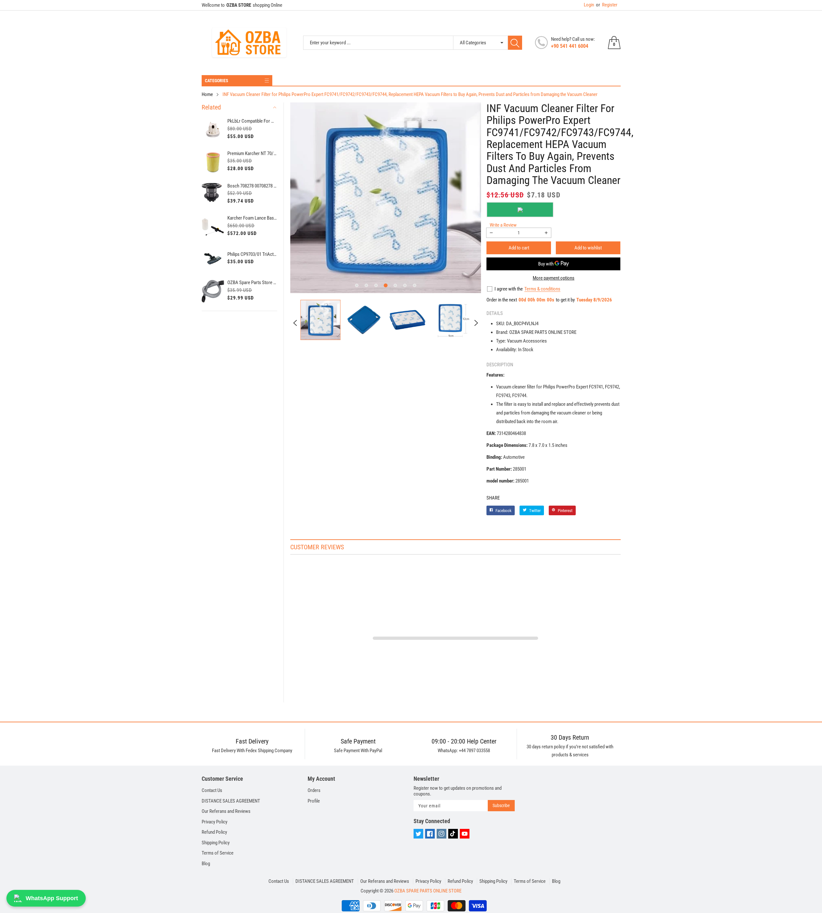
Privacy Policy (214, 822)
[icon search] (515, 43)
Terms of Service (217, 853)
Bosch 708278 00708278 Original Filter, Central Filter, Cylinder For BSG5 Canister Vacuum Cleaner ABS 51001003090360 (252, 186)
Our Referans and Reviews (226, 811)
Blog (206, 863)
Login (589, 5)
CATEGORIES (216, 80)
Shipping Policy (216, 843)
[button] (356, 285)
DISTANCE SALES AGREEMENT (231, 801)
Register (606, 5)
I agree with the (508, 289)
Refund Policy (214, 832)
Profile (314, 801)
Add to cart (519, 248)
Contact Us (212, 790)
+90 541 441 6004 (569, 46)
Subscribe (501, 805)
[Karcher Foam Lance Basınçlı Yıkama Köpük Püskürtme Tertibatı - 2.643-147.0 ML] (213, 227)
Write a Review (503, 225)
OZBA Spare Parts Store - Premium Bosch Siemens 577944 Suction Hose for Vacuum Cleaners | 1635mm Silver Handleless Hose (252, 282)
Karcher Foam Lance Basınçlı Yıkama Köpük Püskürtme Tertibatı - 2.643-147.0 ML (252, 218)
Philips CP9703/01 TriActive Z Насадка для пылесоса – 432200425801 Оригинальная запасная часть (252, 254)
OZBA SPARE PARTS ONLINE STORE (427, 891)
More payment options (553, 278)
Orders (314, 790)
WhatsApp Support (52, 898)
